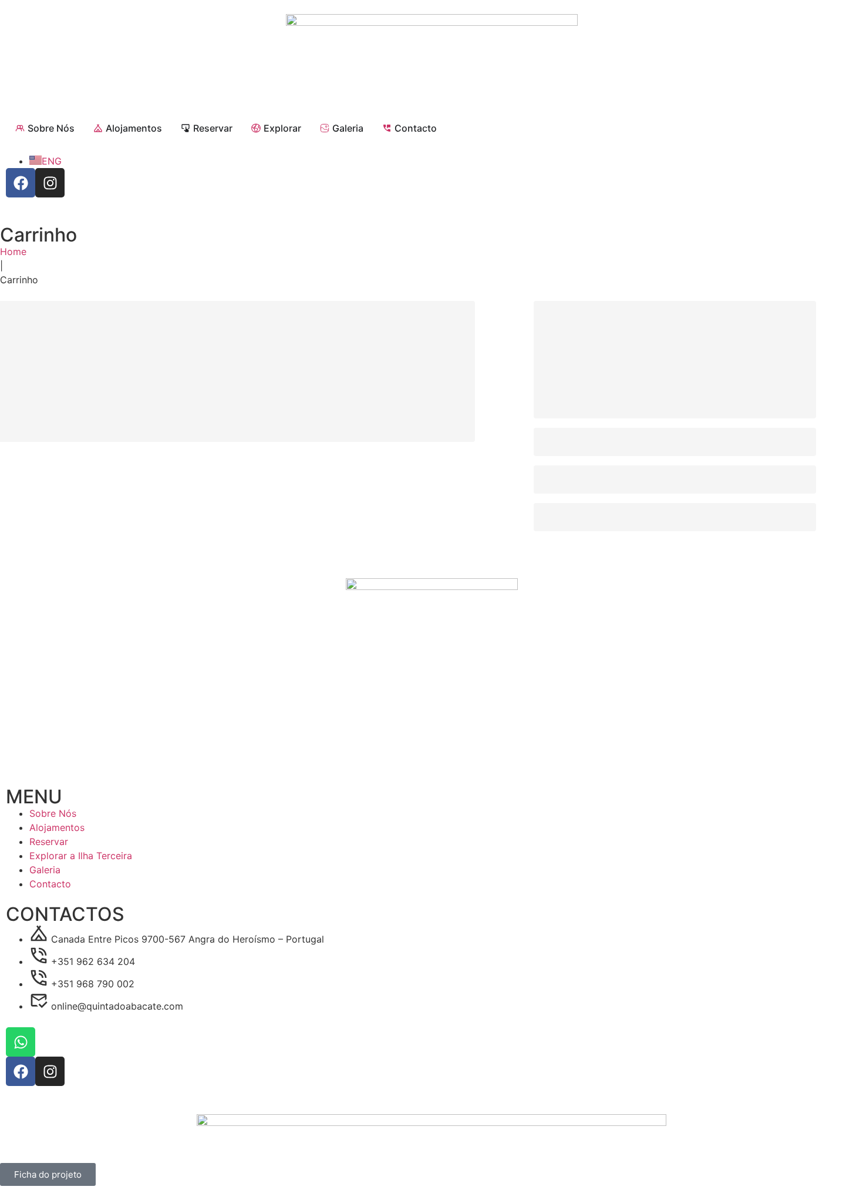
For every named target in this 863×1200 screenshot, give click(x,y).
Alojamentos (57, 827)
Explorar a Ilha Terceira (80, 856)
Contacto (50, 884)
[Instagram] (50, 182)
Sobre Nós (52, 813)
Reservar (48, 841)
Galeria (44, 870)
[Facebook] (20, 182)
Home (13, 251)
